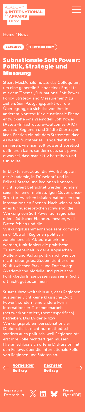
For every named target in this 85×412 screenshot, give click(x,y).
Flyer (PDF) (72, 394)
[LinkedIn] (43, 394)
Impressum (13, 390)
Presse (68, 390)
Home (8, 34)
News (23, 34)
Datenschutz (14, 394)
